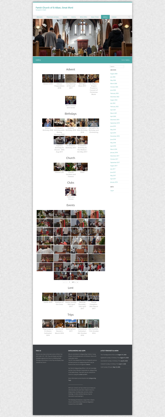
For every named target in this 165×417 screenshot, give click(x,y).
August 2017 (113, 166)
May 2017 (113, 175)
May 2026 (113, 80)
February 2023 (114, 93)
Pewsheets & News (53, 17)
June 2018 (113, 139)
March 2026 (113, 83)
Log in (112, 190)
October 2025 (114, 87)
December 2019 (114, 119)
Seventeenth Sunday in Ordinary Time (111, 361)
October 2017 (114, 159)
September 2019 (115, 123)
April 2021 (113, 110)
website (88, 364)
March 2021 (113, 113)
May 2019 (113, 129)
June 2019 (113, 126)
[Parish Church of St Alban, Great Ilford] (82, 55)
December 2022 (114, 97)
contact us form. (83, 374)
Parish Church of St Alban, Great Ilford (54, 7)
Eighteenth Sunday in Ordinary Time (110, 357)
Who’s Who (83, 17)
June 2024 (113, 90)
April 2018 (113, 146)
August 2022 (113, 100)
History (73, 17)
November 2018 (114, 136)
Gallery (105, 17)
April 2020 (113, 116)
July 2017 (112, 169)
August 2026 (113, 74)
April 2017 (113, 179)
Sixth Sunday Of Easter (107, 367)
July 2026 (112, 77)
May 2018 (113, 143)
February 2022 (114, 106)
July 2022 (112, 103)
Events (65, 17)
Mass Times (95, 17)
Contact (114, 17)
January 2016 (114, 182)
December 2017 (114, 156)
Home (123, 60)
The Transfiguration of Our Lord (109, 354)
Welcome (39, 17)
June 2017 (113, 172)
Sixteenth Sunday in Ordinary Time (110, 364)
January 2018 (114, 152)
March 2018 (113, 149)
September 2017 (115, 162)
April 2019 (113, 133)
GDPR (80, 404)
